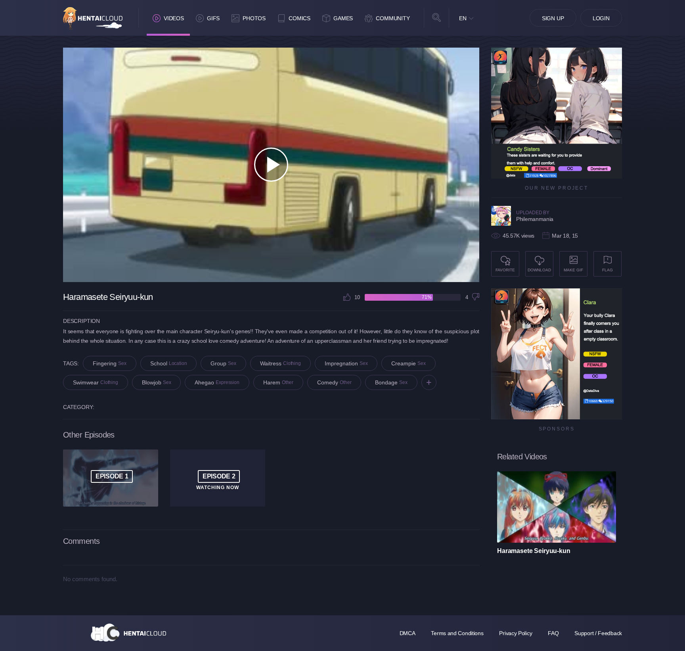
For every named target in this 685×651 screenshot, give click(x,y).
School (168, 363)
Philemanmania (534, 219)
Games (343, 18)
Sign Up (553, 18)
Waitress (280, 363)
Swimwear (95, 382)
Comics (299, 18)
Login (601, 18)
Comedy (334, 382)
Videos (174, 18)
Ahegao (217, 382)
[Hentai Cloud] (92, 18)
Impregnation (346, 363)
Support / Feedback (598, 633)
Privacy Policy (515, 633)
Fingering (109, 363)
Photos (254, 18)
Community (393, 18)
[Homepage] (128, 632)
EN (463, 18)
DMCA (407, 633)
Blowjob (156, 382)
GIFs (213, 18)
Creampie (408, 363)
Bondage (391, 382)
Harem (278, 382)
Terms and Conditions (457, 633)
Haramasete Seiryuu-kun (533, 550)
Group (223, 363)
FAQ (553, 633)
